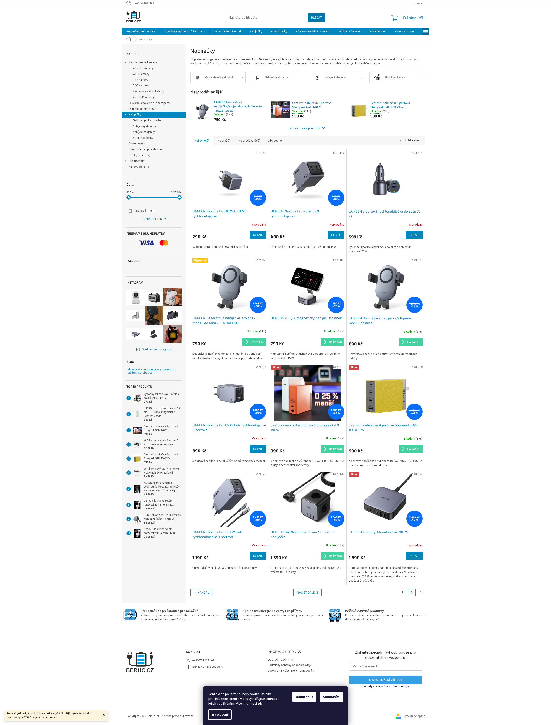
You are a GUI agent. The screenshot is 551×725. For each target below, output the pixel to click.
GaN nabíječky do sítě (147, 120)
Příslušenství (137, 161)
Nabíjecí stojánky (144, 132)
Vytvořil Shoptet (414, 716)
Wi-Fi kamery (141, 74)
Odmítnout (304, 696)
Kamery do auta (139, 167)
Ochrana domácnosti (142, 109)
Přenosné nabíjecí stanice (145, 149)
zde (260, 703)
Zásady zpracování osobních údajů (385, 686)
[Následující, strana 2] (412, 592)
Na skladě (143, 211)
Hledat (316, 17)
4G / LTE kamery (143, 68)
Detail (258, 235)
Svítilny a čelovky (140, 155)
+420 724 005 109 (203, 660)
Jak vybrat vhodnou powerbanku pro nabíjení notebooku (151, 370)
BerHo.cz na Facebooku (207, 667)
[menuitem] (140, 31)
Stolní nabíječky (143, 138)
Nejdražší (224, 141)
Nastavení (220, 714)
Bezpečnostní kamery (143, 62)
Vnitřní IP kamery (143, 97)
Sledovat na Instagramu (157, 349)
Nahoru (203, 592)
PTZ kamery (141, 80)
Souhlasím (331, 696)
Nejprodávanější (249, 141)
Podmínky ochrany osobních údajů (290, 665)
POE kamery (141, 85)
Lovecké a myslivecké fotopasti (149, 103)
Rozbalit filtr (152, 219)
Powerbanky (137, 143)
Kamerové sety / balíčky (148, 91)
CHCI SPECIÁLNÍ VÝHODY (385, 680)
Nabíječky (135, 114)
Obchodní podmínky (281, 659)
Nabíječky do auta (144, 126)
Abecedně (275, 141)
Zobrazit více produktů (305, 128)
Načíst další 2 (307, 592)
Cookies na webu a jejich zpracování (291, 671)
